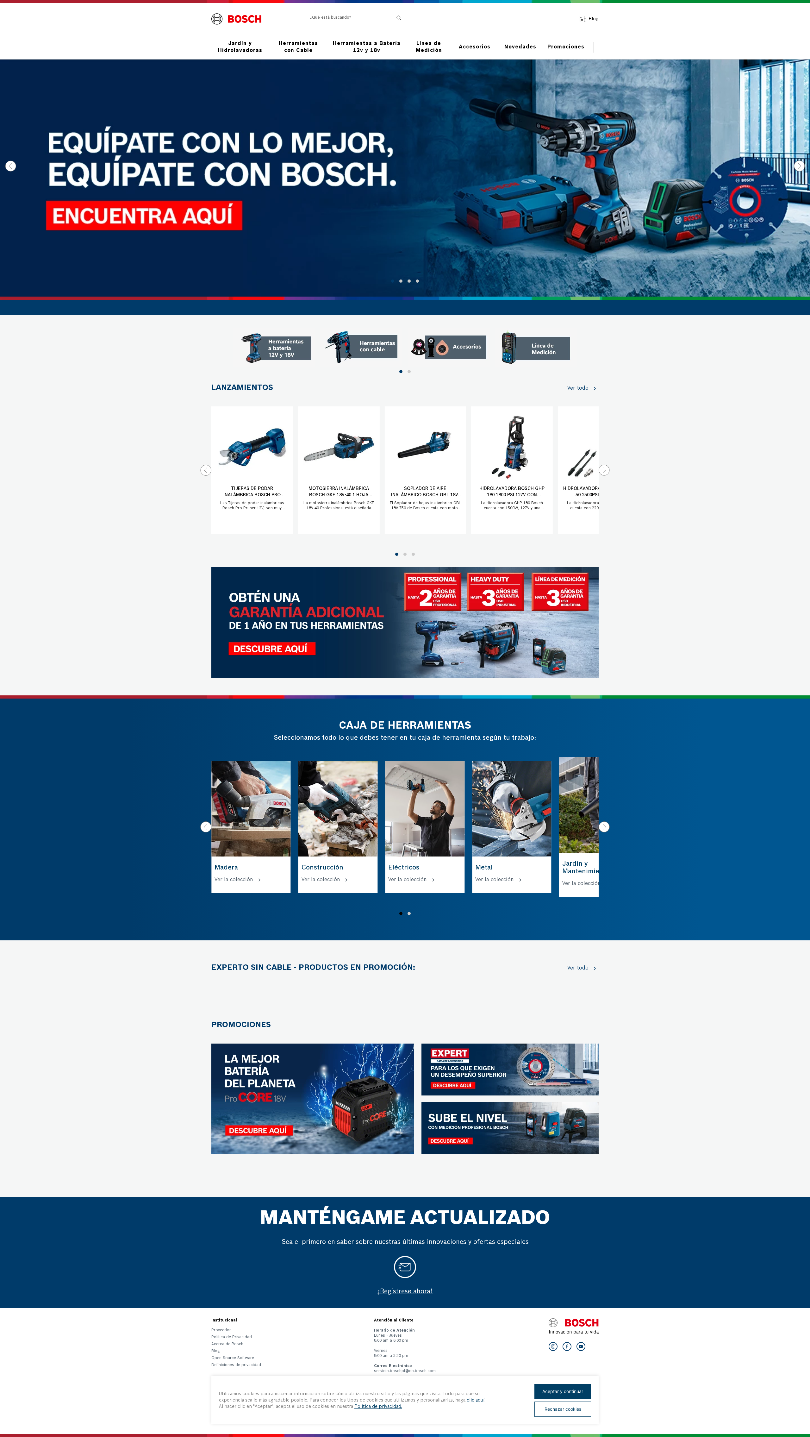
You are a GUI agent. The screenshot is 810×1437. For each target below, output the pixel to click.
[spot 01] (274, 347)
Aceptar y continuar (562, 1391)
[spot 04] (536, 347)
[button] (392, 281)
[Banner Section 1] (405, 622)
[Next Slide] (799, 166)
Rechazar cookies (563, 1409)
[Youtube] (580, 1346)
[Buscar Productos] (398, 17)
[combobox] (355, 19)
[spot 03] (449, 347)
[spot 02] (361, 347)
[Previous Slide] (10, 166)
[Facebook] (567, 1346)
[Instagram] (553, 1346)
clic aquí (475, 1400)
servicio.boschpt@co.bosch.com (405, 1371)
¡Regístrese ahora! (405, 1292)
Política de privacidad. (378, 1406)
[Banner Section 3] (312, 1099)
